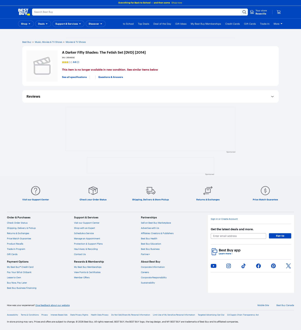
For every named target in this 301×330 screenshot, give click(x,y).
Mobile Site (263, 305)
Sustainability (148, 282)
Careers (145, 272)
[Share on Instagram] (228, 266)
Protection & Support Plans (88, 243)
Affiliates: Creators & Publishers (157, 233)
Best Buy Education (151, 243)
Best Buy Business (150, 249)
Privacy (44, 315)
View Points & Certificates (87, 272)
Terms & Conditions (30, 315)
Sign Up (280, 235)
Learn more (225, 253)
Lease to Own (14, 277)
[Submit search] (244, 12)
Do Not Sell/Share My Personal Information (130, 315)
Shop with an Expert (84, 228)
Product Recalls (15, 243)
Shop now (176, 2)
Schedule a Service (84, 233)
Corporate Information (153, 267)
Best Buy (26, 42)
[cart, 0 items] (279, 12)
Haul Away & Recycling (86, 249)
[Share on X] (288, 266)
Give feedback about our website (52, 305)
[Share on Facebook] (258, 266)
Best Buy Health (149, 238)
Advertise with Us (150, 228)
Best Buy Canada (285, 305)
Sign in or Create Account (224, 219)
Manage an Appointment (87, 238)
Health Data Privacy (100, 315)
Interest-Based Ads (59, 315)
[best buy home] (24, 12)
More (276, 23)
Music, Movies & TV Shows (48, 42)
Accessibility (12, 315)
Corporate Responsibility (154, 277)
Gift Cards (12, 254)
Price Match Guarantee (19, 238)
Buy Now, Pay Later (17, 282)
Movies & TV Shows (76, 42)
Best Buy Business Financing (21, 288)
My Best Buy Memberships (87, 267)
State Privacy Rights (79, 315)
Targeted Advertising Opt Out (211, 315)
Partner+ (145, 254)
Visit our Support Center (86, 222)
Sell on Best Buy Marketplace (156, 222)
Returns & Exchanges (18, 233)
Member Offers (82, 277)
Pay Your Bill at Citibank (19, 272)
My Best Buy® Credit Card (20, 267)
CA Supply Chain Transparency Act (243, 315)
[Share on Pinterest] (273, 266)
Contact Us (80, 254)
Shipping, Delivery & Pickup (21, 228)
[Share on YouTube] (213, 266)
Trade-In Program (16, 249)
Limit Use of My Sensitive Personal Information (174, 315)
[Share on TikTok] (243, 266)
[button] (26, 24)
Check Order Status (17, 222)
